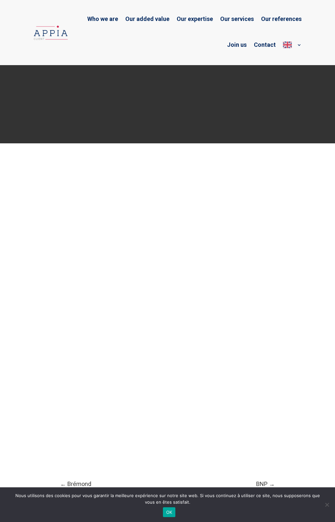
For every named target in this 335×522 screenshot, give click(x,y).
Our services (237, 18)
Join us (237, 44)
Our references (281, 18)
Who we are (102, 18)
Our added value (147, 18)
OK (169, 512)
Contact (265, 44)
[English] (292, 44)
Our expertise (195, 18)
